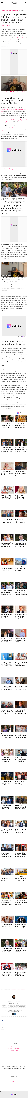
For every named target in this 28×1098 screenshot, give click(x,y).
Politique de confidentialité (14, 1048)
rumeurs (9, 991)
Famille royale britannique (12, 10)
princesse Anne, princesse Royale (9, 39)
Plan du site (14, 1046)
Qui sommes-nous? (14, 1079)
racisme (5, 991)
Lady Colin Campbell (15, 989)
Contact (14, 1081)
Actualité (3, 10)
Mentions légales (14, 1050)
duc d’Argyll (20, 37)
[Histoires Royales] (14, 2)
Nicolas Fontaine (6, 25)
